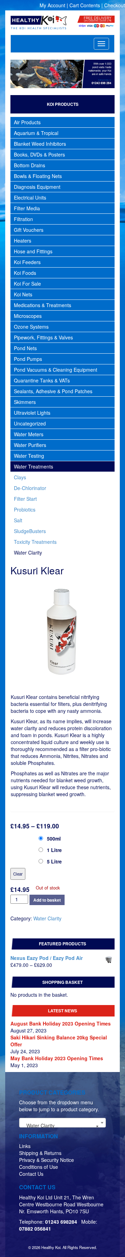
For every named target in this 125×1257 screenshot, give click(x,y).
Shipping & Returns (40, 1152)
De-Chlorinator (30, 487)
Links (25, 1145)
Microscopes (28, 315)
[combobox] (62, 1123)
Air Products (27, 122)
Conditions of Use (38, 1166)
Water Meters (28, 434)
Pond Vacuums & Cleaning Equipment (55, 369)
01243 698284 (61, 1221)
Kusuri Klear (25, 837)
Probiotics (24, 509)
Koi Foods (25, 272)
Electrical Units (30, 197)
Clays (20, 477)
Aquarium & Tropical (36, 132)
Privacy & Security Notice (46, 1159)
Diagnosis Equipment (37, 186)
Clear (18, 874)
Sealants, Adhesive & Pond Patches (53, 391)
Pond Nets (25, 348)
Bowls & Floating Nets (38, 175)
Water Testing (29, 455)
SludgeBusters (30, 531)
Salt (18, 520)
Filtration (23, 219)
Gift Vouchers (28, 229)
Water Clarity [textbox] (60, 1125)
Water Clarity (28, 552)
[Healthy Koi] (38, 22)
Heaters (22, 240)
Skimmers (25, 401)
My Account (52, 5)
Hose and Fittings (33, 251)
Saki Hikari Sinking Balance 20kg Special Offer (58, 1041)
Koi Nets (23, 294)
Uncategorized (30, 423)
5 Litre (54, 861)
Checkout (114, 5)
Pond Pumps (28, 358)
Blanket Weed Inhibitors (40, 143)
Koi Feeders (27, 262)
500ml (54, 838)
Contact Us (31, 1173)
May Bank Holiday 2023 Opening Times (56, 1058)
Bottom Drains (29, 165)
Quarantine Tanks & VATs (42, 380)
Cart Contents (84, 5)
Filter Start (25, 498)
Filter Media (27, 208)
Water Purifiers (30, 444)
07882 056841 (35, 1228)
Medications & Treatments (42, 305)
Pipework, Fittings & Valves (43, 337)
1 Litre (54, 849)
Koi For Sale (27, 283)
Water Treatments (33, 466)
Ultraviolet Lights (32, 412)
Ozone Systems (31, 326)
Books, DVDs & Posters (39, 154)
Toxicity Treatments (35, 541)
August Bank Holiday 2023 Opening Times (60, 1023)
